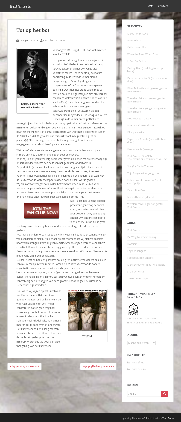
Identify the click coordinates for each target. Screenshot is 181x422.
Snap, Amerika (135, 271)
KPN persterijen (136, 132)
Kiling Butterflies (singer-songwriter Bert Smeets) (147, 90)
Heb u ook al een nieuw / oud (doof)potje (144, 181)
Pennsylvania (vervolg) (140, 149)
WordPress (168, 418)
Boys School (134, 40)
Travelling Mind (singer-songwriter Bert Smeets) (146, 110)
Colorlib (147, 418)
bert (45, 40)
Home (150, 6)
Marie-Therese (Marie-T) (141, 197)
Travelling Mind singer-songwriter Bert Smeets (146, 100)
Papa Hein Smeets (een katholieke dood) (146, 140)
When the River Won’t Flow (142, 54)
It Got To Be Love (137, 33)
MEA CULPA (60, 40)
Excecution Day (136, 190)
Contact (163, 6)
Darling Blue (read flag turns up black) (145, 69)
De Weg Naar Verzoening (141, 237)
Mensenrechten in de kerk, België (146, 264)
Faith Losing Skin (137, 47)
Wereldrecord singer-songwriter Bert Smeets (145, 205)
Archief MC (138, 362)
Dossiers (132, 244)
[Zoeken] (164, 394)
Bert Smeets (20, 6)
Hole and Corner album (140, 125)
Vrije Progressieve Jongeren (143, 173)
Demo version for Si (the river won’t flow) (147, 79)
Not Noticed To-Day (139, 118)
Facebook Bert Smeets (140, 257)
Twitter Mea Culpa (137, 278)
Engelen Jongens (136, 250)
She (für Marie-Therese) (140, 166)
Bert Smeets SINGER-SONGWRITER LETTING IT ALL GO (147, 157)
